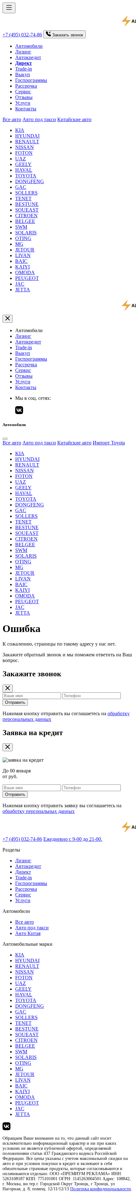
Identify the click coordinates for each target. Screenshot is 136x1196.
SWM (21, 227)
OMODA (25, 272)
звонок (67, 35)
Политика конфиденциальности (100, 1189)
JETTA (22, 289)
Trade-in (23, 68)
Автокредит (28, 57)
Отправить (15, 702)
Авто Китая (27, 933)
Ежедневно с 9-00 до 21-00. (72, 839)
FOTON (24, 153)
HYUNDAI (27, 136)
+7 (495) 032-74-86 (22, 34)
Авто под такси (39, 119)
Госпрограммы (31, 80)
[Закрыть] (8, 319)
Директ (23, 872)
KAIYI (22, 267)
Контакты (25, 108)
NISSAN (24, 147)
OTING (23, 238)
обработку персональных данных (39, 811)
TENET (23, 198)
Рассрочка (26, 86)
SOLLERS (26, 192)
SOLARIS (26, 232)
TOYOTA (25, 175)
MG (19, 244)
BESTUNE (27, 204)
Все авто (12, 119)
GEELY (23, 164)
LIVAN (23, 255)
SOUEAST (27, 210)
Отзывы (24, 97)
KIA (19, 130)
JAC (19, 284)
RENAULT (27, 141)
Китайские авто (74, 119)
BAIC (21, 261)
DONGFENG (29, 181)
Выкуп (22, 74)
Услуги (22, 103)
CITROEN (26, 215)
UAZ (20, 158)
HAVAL (23, 170)
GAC (20, 187)
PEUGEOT (27, 278)
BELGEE (25, 221)
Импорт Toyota (109, 442)
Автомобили (29, 46)
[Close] (5, 439)
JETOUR (24, 249)
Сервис (23, 91)
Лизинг (23, 51)
